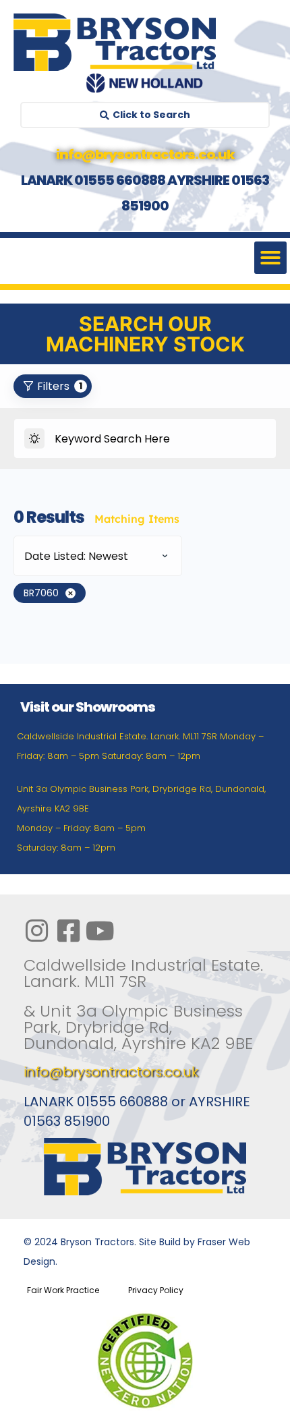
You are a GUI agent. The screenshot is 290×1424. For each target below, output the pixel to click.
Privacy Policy (155, 1290)
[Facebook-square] (68, 931)
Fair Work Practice (63, 1290)
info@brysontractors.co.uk (111, 1071)
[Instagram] (36, 931)
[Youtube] (100, 931)
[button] (270, 257)
